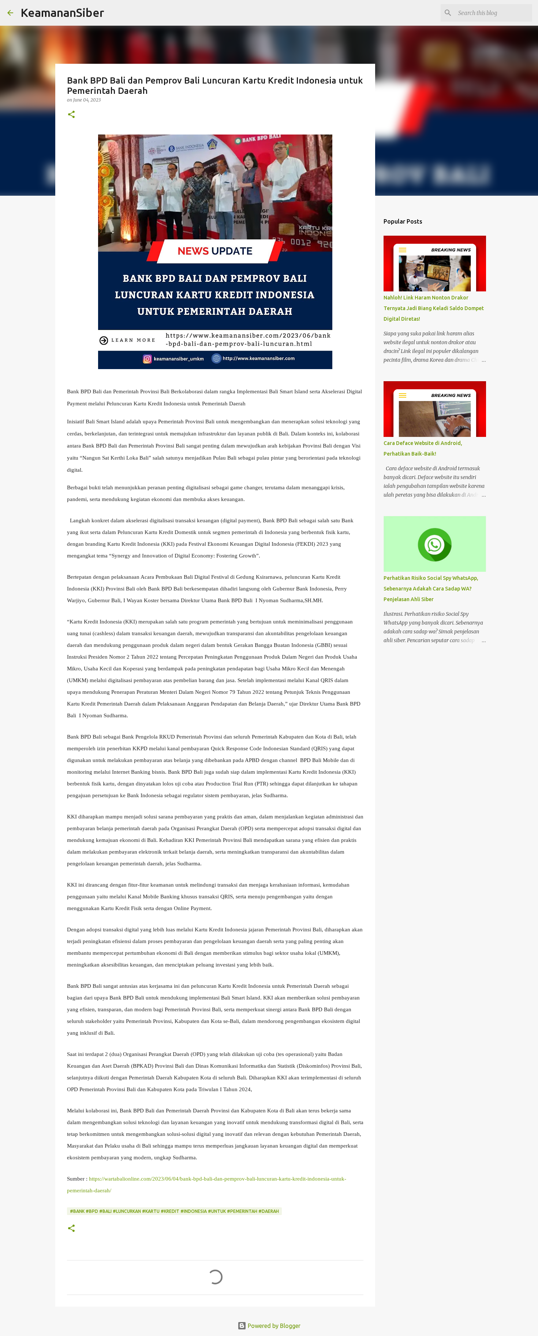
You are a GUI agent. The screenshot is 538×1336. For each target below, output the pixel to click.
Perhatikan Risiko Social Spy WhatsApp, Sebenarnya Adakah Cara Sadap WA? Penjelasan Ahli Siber (431, 588)
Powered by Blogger (273, 1325)
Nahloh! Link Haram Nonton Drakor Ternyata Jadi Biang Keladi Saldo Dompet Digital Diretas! (434, 308)
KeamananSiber (62, 12)
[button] (71, 115)
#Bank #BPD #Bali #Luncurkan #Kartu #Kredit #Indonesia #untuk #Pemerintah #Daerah (174, 1211)
